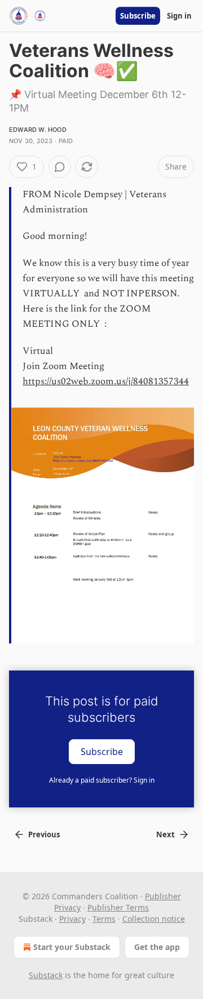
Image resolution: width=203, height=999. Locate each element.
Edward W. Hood (38, 130)
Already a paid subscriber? (102, 780)
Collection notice (153, 918)
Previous (44, 834)
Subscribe (138, 16)
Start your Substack (72, 947)
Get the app (157, 947)
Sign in (179, 16)
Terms (104, 918)
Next (165, 834)
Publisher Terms (118, 907)
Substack (46, 975)
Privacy (72, 918)
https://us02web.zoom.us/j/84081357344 (106, 381)
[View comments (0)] (59, 167)
